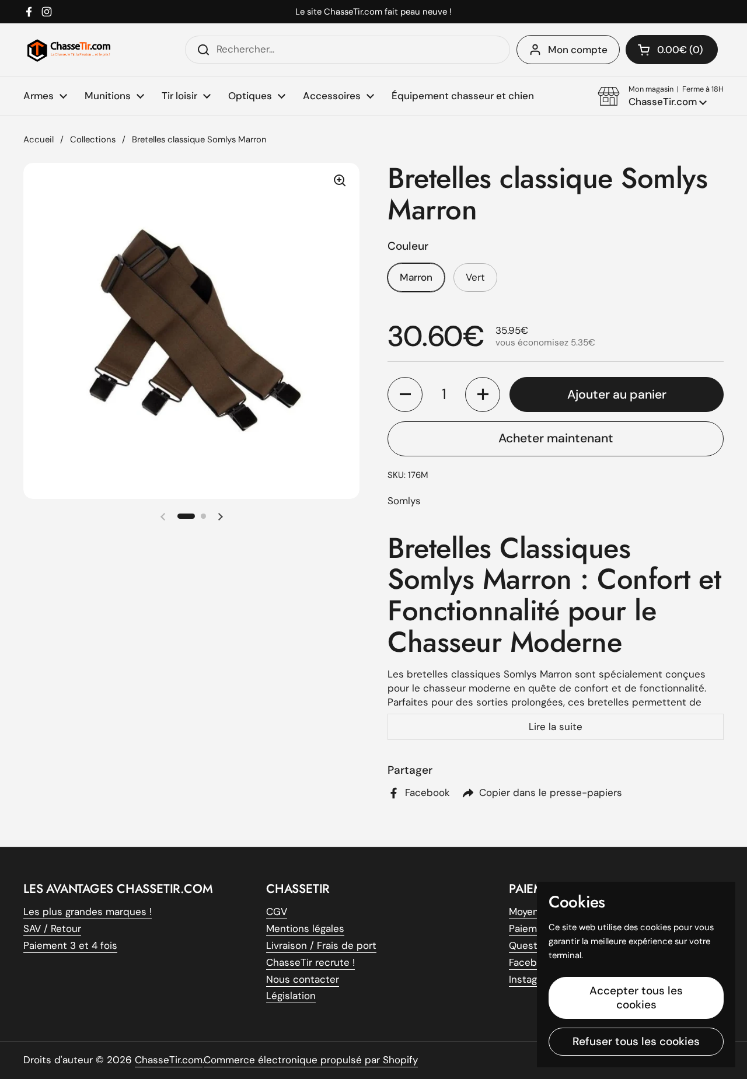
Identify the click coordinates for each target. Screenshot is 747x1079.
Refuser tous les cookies (636, 1041)
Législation (291, 995)
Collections (93, 139)
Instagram (531, 979)
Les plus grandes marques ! (87, 911)
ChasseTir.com (169, 1059)
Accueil (38, 139)
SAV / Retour (52, 928)
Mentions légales (305, 928)
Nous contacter (302, 979)
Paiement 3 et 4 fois (70, 945)
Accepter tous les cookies (636, 997)
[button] (661, 96)
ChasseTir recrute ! (310, 962)
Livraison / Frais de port (321, 945)
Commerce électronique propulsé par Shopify (311, 1059)
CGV (276, 911)
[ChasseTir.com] (68, 49)
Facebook (531, 962)
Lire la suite (555, 726)
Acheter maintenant (555, 438)
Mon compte (578, 49)
